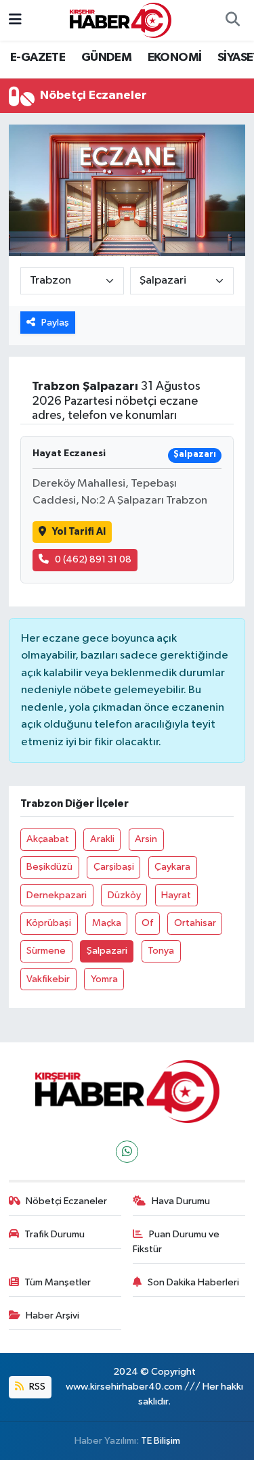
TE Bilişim (160, 1441)
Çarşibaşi (113, 867)
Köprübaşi (48, 923)
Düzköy (124, 895)
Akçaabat (47, 839)
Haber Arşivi (52, 1315)
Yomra (104, 979)
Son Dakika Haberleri (193, 1282)
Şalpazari (107, 951)
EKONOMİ (175, 57)
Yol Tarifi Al (79, 532)
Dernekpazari (56, 895)
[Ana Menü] (15, 20)
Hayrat (176, 895)
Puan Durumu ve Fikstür (176, 1241)
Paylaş (55, 322)
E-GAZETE (37, 57)
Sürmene (46, 951)
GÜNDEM (106, 57)
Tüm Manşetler (57, 1282)
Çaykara (172, 867)
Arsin (146, 839)
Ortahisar (195, 923)
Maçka (106, 923)
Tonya (161, 951)
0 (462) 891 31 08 (93, 559)
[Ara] (232, 20)
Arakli (102, 839)
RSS (36, 1386)
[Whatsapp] (127, 1152)
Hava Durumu (181, 1201)
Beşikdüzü (49, 867)
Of (147, 923)
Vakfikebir (48, 979)
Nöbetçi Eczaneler (66, 1201)
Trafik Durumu (54, 1234)
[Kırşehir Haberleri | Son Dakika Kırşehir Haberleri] (120, 20)
